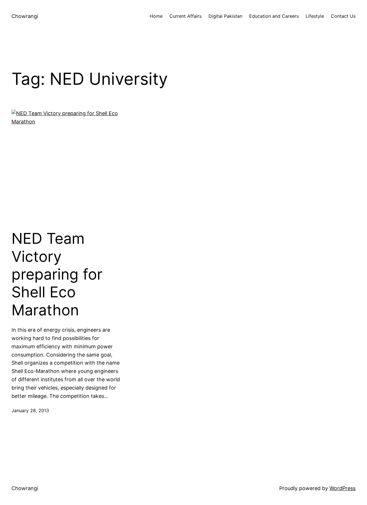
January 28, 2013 (30, 410)
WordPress (342, 488)
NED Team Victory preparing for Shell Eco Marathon (56, 274)
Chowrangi (24, 16)
